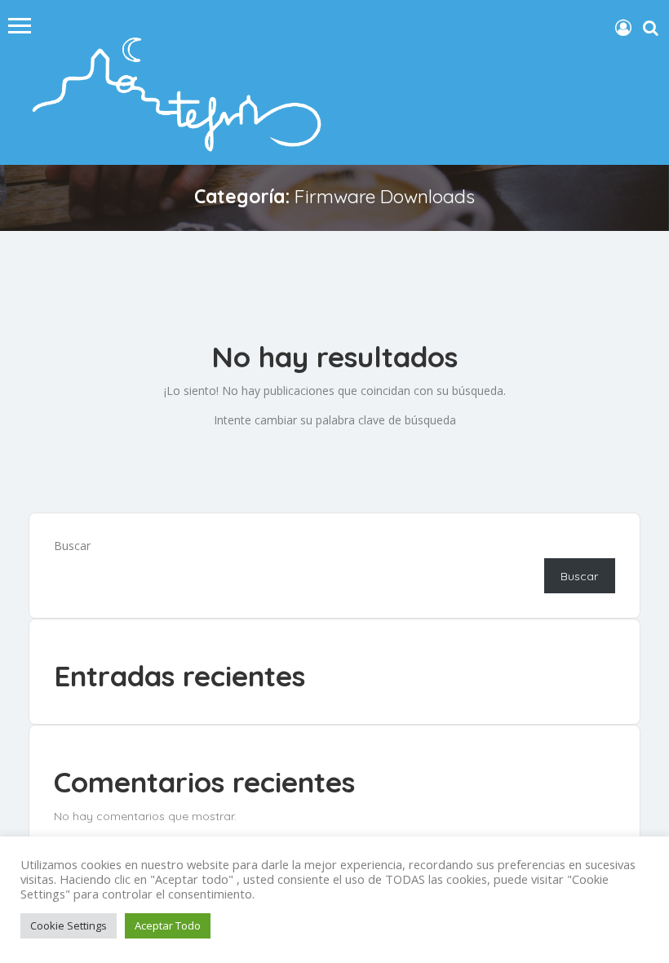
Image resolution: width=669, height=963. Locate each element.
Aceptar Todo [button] (168, 925)
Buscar (72, 545)
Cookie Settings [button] (68, 925)
